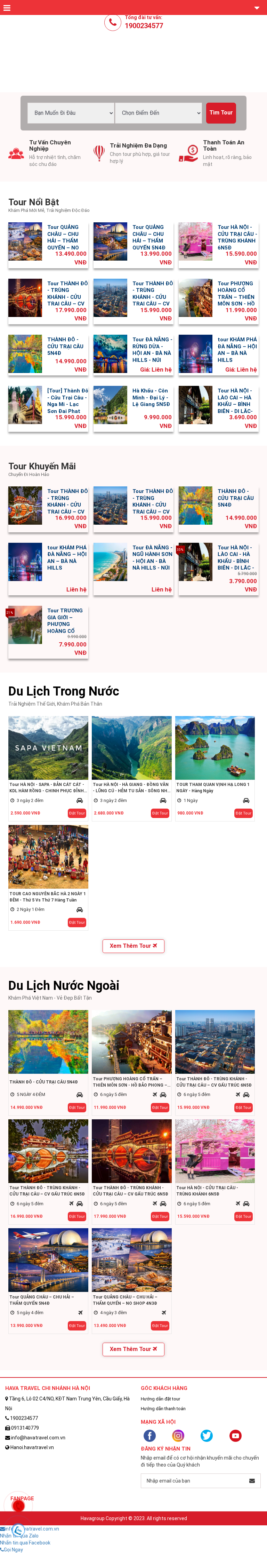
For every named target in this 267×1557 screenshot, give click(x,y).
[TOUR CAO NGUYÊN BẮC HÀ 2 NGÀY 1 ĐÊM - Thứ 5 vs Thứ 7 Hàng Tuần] (48, 856)
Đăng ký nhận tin (166, 1449)
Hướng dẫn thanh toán (163, 1408)
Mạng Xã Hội (158, 1422)
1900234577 (144, 26)
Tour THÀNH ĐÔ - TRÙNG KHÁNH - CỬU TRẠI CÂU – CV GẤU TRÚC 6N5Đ (67, 300)
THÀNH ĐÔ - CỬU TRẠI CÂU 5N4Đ (65, 346)
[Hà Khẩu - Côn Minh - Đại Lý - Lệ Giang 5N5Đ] (110, 404)
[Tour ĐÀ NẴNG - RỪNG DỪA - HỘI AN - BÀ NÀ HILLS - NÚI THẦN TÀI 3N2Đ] (110, 353)
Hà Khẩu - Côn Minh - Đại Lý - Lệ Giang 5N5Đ (151, 397)
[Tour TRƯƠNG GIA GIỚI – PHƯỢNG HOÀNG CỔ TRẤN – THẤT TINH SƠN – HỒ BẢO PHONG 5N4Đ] (25, 624)
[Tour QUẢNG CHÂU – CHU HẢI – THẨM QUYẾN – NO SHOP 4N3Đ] (25, 241)
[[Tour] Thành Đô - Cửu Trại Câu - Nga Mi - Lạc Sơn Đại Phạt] (25, 404)
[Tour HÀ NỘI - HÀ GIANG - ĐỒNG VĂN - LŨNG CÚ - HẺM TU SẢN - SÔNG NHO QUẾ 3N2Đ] (132, 747)
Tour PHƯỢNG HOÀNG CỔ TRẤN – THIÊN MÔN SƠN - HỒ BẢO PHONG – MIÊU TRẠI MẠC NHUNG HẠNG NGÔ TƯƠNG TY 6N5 (130, 1082)
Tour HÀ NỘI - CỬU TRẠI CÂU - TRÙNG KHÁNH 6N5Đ (237, 237)
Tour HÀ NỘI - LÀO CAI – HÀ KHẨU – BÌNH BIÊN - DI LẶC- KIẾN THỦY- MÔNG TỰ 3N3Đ (238, 408)
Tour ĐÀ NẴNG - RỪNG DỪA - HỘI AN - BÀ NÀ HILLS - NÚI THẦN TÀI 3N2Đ (152, 353)
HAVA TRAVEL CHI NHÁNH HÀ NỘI (47, 1388)
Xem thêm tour (131, 946)
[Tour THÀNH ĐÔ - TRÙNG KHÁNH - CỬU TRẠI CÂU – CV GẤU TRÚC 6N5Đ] (25, 297)
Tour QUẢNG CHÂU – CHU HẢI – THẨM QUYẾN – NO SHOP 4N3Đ (63, 240)
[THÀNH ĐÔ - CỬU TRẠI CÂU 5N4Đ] (25, 353)
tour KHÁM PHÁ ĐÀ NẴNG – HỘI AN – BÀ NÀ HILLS (237, 349)
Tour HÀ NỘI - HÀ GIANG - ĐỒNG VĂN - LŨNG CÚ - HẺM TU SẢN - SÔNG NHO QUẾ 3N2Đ (131, 788)
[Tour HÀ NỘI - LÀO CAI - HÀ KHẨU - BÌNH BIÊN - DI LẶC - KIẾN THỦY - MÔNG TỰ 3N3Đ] (195, 561)
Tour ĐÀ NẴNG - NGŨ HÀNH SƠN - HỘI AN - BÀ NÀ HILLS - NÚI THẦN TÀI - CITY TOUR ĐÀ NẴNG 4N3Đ (152, 568)
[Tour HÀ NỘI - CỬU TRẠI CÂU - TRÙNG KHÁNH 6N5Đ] (195, 241)
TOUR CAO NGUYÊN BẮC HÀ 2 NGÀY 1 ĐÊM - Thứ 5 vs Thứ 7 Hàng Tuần (47, 897)
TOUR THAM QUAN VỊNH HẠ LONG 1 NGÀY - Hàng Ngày (213, 787)
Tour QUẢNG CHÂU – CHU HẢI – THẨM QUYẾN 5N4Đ (148, 237)
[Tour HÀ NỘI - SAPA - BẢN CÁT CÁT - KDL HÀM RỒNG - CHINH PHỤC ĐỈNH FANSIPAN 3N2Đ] (48, 747)
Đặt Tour (77, 813)
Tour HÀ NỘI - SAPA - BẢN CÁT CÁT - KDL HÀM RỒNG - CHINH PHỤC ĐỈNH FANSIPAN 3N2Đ (46, 788)
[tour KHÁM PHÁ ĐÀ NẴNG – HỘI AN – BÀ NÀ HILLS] (195, 353)
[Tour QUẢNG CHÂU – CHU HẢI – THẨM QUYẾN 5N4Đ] (110, 241)
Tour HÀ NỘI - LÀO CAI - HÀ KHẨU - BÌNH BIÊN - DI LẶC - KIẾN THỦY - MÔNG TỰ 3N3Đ (238, 565)
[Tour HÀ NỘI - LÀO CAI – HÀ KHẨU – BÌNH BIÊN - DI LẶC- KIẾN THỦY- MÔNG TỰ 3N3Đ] (195, 404)
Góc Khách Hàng (164, 1388)
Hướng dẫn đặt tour (160, 1398)
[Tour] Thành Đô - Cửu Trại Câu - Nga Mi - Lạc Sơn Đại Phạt (67, 401)
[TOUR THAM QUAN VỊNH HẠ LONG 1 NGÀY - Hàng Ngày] (215, 747)
